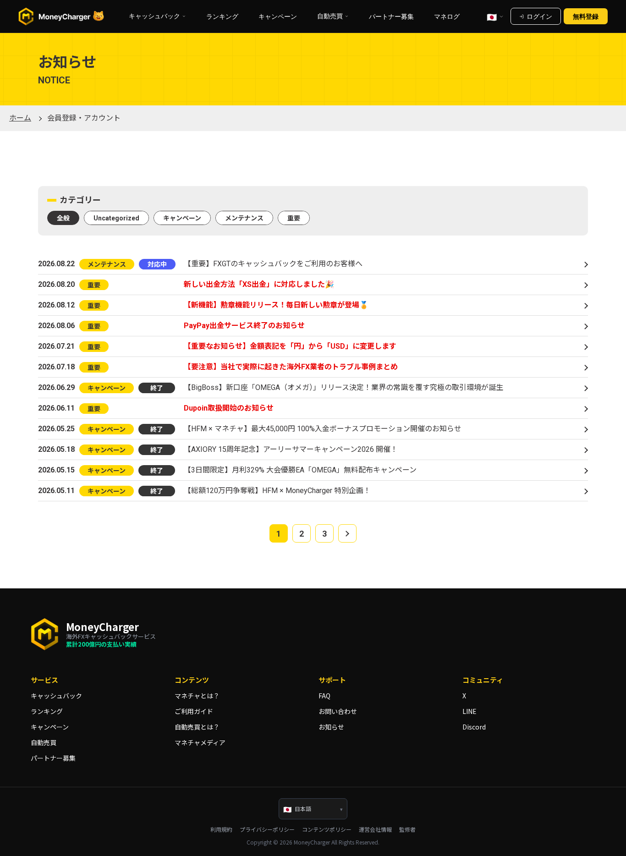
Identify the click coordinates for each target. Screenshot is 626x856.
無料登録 (586, 16)
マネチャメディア (200, 742)
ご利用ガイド (194, 711)
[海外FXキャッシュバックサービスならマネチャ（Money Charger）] (61, 16)
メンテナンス (244, 218)
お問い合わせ (337, 711)
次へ (347, 533)
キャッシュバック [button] (154, 16)
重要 (293, 218)
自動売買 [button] (330, 16)
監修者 (407, 829)
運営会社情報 (375, 829)
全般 (63, 218)
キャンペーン (277, 16)
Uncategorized (116, 218)
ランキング (222, 16)
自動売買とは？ (197, 727)
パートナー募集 (391, 16)
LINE (469, 711)
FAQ (324, 695)
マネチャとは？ (197, 695)
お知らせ (331, 727)
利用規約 (221, 829)
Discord (474, 727)
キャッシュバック (56, 695)
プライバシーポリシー (267, 829)
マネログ (447, 16)
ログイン (539, 16)
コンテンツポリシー (326, 829)
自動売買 (43, 742)
